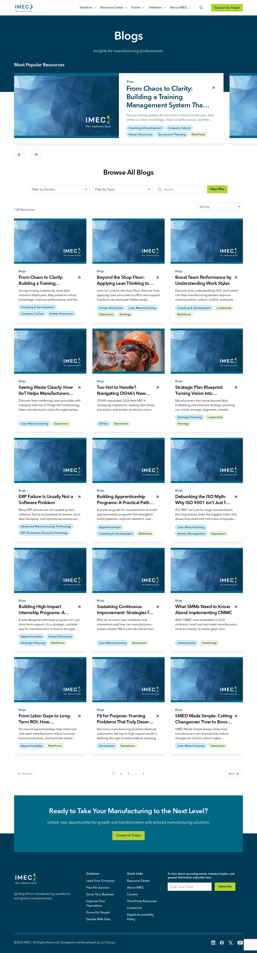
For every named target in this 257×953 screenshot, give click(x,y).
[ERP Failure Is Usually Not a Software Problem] (50, 460)
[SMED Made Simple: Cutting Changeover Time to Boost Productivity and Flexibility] (207, 679)
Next (36, 155)
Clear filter (217, 189)
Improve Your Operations (95, 903)
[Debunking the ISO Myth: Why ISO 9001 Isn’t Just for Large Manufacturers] (207, 460)
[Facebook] (222, 943)
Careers (132, 894)
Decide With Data (98, 919)
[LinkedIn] (213, 943)
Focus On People (98, 912)
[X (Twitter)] (230, 943)
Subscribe (225, 886)
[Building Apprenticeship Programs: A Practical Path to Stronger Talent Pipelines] (128, 460)
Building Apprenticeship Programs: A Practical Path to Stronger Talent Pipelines (124, 503)
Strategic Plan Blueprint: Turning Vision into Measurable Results (199, 393)
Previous (19, 155)
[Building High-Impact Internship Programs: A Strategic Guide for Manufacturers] (50, 570)
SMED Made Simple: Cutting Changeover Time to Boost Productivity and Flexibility (203, 722)
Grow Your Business (100, 894)
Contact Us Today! (227, 7)
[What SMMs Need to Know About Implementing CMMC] (207, 570)
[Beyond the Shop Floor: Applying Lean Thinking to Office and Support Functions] (128, 241)
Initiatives (155, 7)
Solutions (86, 7)
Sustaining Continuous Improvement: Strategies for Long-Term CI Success (125, 613)
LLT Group (108, 942)
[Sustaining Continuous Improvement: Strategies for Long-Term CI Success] (128, 570)
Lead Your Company (100, 881)
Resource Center (111, 7)
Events (136, 7)
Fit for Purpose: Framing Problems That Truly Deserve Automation (125, 722)
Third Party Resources (142, 901)
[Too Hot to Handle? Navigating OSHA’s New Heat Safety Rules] (128, 351)
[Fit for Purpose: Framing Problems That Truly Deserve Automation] (128, 679)
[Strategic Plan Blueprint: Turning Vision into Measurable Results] (207, 351)
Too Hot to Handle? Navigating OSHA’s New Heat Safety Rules (121, 393)
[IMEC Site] (24, 8)
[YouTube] (240, 943)
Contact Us (134, 908)
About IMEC (178, 7)
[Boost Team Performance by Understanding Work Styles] (207, 241)
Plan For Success (97, 887)
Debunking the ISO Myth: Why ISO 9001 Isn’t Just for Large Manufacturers (202, 503)
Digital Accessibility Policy (140, 917)
